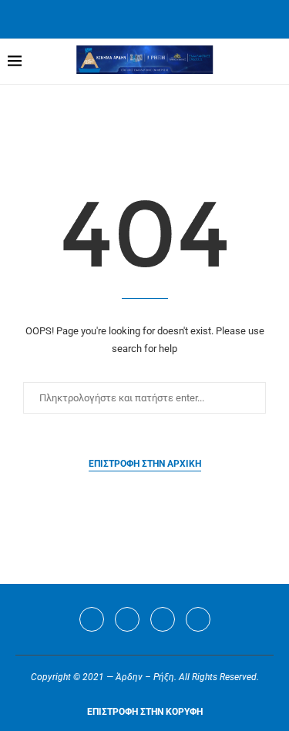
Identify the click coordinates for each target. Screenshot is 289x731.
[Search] (273, 61)
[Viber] (198, 619)
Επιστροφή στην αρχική (145, 463)
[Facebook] (125, 18)
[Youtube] (162, 619)
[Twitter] (127, 619)
